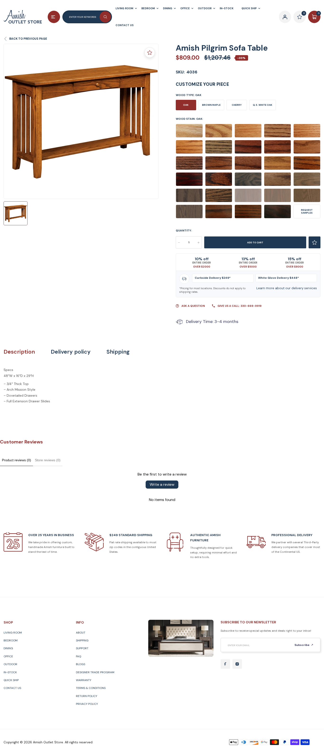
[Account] (285, 17)
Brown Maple (211, 104)
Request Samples (307, 211)
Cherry (237, 104)
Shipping (118, 352)
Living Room (13, 633)
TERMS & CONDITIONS (91, 688)
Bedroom (11, 640)
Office (8, 656)
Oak (186, 104)
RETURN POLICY (86, 696)
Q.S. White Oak (262, 104)
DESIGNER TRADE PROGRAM (95, 672)
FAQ (78, 656)
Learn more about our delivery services (286, 288)
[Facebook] (225, 664)
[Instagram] (237, 664)
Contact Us (12, 688)
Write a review (162, 484)
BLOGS (80, 664)
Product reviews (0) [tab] (16, 460)
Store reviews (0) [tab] (47, 460)
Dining (8, 648)
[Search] (105, 17)
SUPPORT (82, 648)
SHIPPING (82, 640)
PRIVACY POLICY (87, 704)
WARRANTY (83, 680)
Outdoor (10, 664)
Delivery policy (71, 352)
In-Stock (10, 672)
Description (19, 352)
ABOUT (80, 633)
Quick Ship (11, 680)
